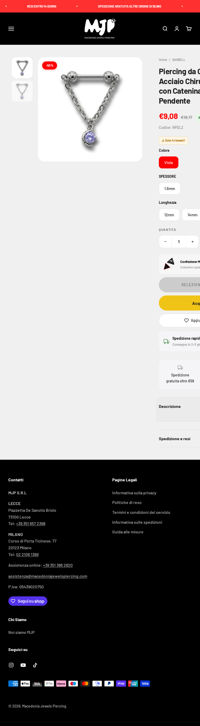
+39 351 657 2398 (30, 523)
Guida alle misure (127, 531)
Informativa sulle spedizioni (137, 522)
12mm (169, 214)
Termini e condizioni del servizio (141, 512)
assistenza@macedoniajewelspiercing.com (47, 575)
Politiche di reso (127, 502)
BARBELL (178, 59)
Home (163, 59)
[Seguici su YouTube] (23, 665)
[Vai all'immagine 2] (22, 91)
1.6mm (169, 188)
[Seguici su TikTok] (35, 665)
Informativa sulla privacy (134, 492)
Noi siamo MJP (21, 632)
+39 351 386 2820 (58, 565)
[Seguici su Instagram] (11, 665)
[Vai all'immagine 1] (22, 67)
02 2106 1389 (27, 554)
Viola (168, 162)
